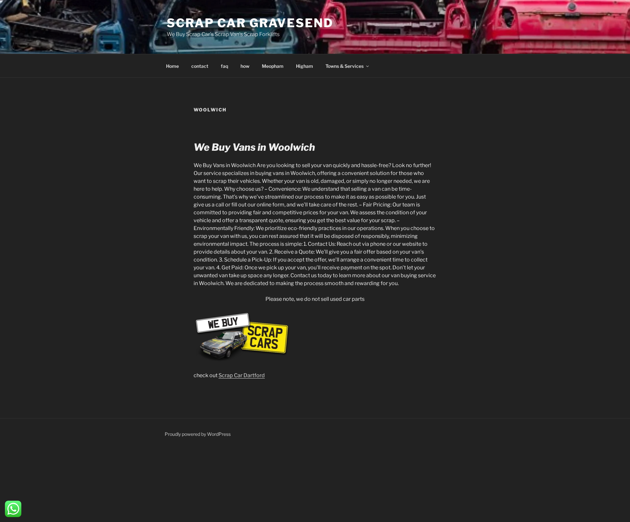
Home (172, 66)
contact (199, 66)
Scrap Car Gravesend (250, 23)
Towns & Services (345, 66)
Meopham (273, 66)
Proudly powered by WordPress (198, 434)
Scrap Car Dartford (242, 375)
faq (224, 66)
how (245, 66)
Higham (304, 66)
